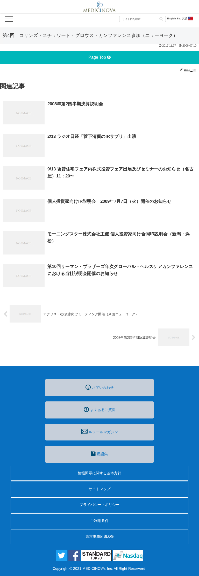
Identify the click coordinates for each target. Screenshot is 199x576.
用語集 (102, 454)
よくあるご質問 (103, 410)
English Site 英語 (177, 18)
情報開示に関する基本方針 (99, 473)
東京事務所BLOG (100, 536)
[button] (161, 18)
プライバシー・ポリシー (99, 505)
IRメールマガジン (103, 432)
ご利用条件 (99, 521)
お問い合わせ (103, 387)
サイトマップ (99, 489)
